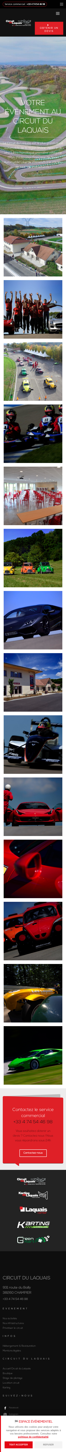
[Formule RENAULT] (33, 744)
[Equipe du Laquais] (33, 309)
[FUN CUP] (33, 931)
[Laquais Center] (33, 247)
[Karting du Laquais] (33, 434)
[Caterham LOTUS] (33, 993)
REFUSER (48, 1444)
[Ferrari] (33, 807)
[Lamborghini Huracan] (33, 620)
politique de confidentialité (33, 1437)
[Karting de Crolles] (33, 1224)
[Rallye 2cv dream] (33, 558)
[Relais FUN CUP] (33, 371)
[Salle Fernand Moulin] (33, 496)
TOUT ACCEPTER (18, 1444)
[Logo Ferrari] (33, 869)
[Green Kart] (33, 1239)
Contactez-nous (33, 1153)
